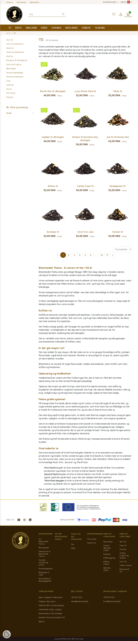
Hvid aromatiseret (14, 76)
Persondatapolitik (46, 569)
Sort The (123, 542)
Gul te (9, 89)
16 (102, 255)
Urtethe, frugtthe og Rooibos (124, 555)
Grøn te (9, 48)
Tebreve (86, 27)
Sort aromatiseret (14, 44)
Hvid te (9, 56)
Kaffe (18, 27)
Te (9, 27)
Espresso (106, 554)
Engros (35, 2)
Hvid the (123, 549)
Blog (10, 2)
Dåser (44, 27)
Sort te (9, 40)
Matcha (9, 97)
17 (107, 255)
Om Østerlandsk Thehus (43, 541)
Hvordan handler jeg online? (43, 562)
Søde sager (71, 27)
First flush (10, 93)
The (72, 544)
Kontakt (22, 2)
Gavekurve (91, 543)
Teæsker (56, 27)
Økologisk (31, 27)
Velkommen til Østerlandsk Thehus (44, 553)
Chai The (123, 562)
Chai (8, 81)
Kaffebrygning (109, 558)
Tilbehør (100, 27)
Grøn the (123, 545)
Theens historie (126, 565)
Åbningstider (44, 548)
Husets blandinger (14, 72)
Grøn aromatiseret (15, 52)
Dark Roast (107, 542)
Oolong (9, 85)
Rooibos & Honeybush (16, 60)
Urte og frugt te (13, 64)
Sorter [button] (9, 113)
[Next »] (113, 255)
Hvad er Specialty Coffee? (107, 547)
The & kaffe (91, 539)
